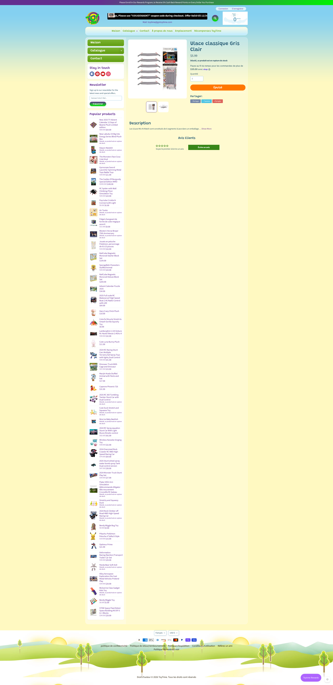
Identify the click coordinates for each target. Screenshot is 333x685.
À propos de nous (162, 31)
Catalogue (130, 32)
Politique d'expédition (178, 646)
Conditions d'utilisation (203, 646)
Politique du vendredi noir (166, 649)
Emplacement (183, 31)
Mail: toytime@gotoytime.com (157, 22)
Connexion (223, 9)
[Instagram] (108, 74)
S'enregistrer (237, 9)
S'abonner (98, 104)
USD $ (172, 632)
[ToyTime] (92, 18)
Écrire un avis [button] (204, 147)
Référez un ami (225, 646)
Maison (116, 31)
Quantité (194, 73)
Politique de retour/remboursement (147, 646)
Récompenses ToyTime (207, 31)
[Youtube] (103, 74)
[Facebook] (92, 74)
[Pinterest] (97, 74)
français (159, 632)
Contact (144, 31)
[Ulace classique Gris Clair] (151, 107)
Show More (206, 128)
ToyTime (163, 677)
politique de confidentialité (114, 646)
